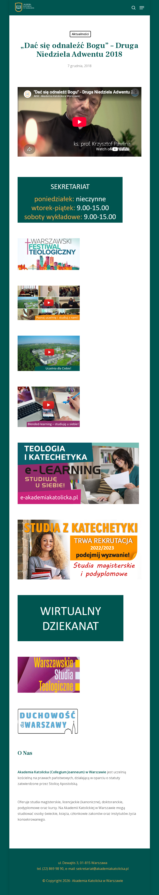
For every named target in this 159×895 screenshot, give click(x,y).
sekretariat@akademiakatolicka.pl (102, 868)
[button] (142, 8)
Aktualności (80, 34)
